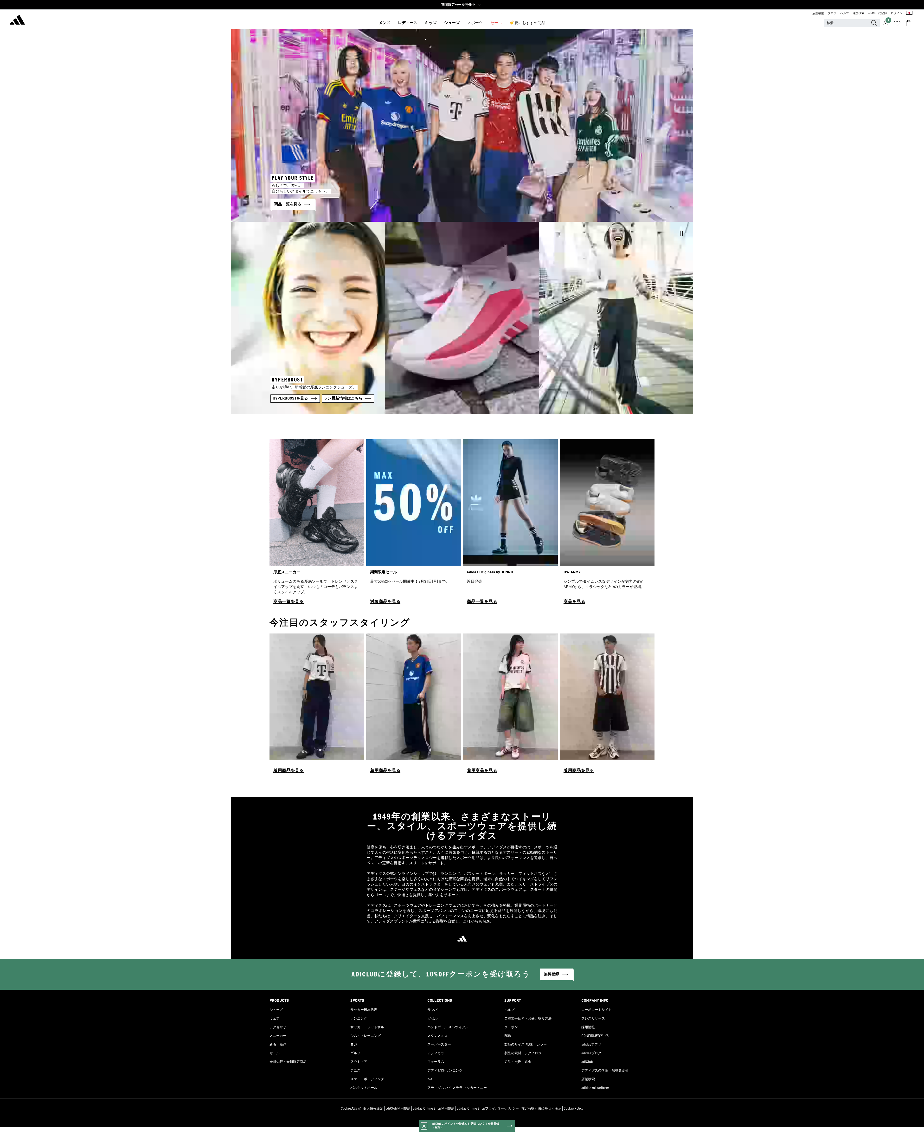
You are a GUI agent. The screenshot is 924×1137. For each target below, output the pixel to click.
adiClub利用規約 (398, 1108)
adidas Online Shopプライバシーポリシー (488, 1108)
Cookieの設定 (351, 1108)
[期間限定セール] (413, 523)
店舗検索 (818, 13)
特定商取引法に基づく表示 (541, 1108)
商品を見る (574, 602)
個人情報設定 (373, 1108)
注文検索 (858, 13)
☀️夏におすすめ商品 (527, 23)
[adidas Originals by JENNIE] (510, 523)
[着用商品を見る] (317, 705)
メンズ (384, 23)
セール (496, 23)
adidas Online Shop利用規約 (434, 1108)
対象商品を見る (385, 602)
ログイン (896, 13)
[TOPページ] (17, 20)
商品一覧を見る (288, 602)
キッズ (430, 23)
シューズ (452, 23)
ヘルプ (844, 13)
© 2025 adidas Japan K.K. (462, 1121)
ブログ (832, 13)
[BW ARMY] (607, 523)
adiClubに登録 (877, 13)
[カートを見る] (908, 23)
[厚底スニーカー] (317, 523)
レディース (407, 23)
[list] (462, 523)
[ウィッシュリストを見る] (897, 23)
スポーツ (475, 23)
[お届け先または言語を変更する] (909, 13)
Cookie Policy (573, 1108)
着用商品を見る (288, 771)
